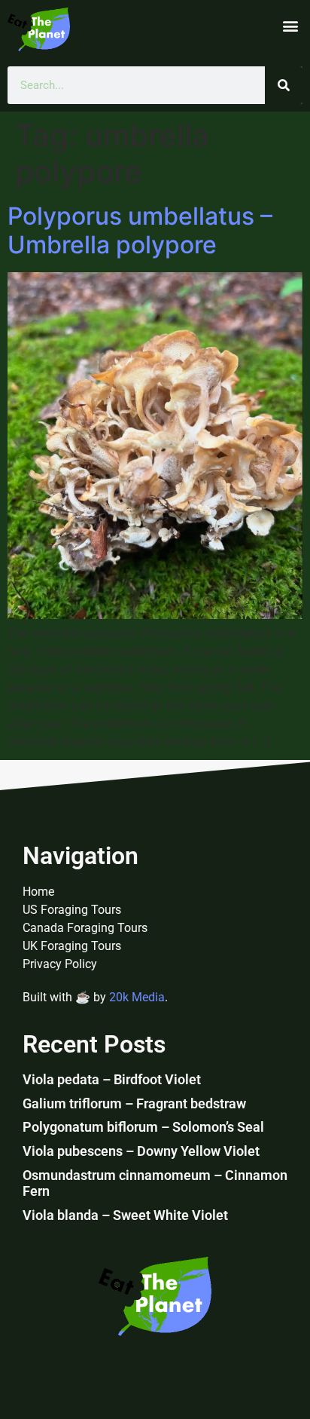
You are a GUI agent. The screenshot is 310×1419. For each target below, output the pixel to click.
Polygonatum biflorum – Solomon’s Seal (143, 1127)
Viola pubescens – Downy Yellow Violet (141, 1151)
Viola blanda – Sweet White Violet (125, 1215)
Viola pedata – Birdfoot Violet (112, 1079)
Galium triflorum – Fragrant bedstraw (134, 1103)
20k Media (137, 997)
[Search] (283, 85)
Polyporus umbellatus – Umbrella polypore (140, 230)
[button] (290, 26)
